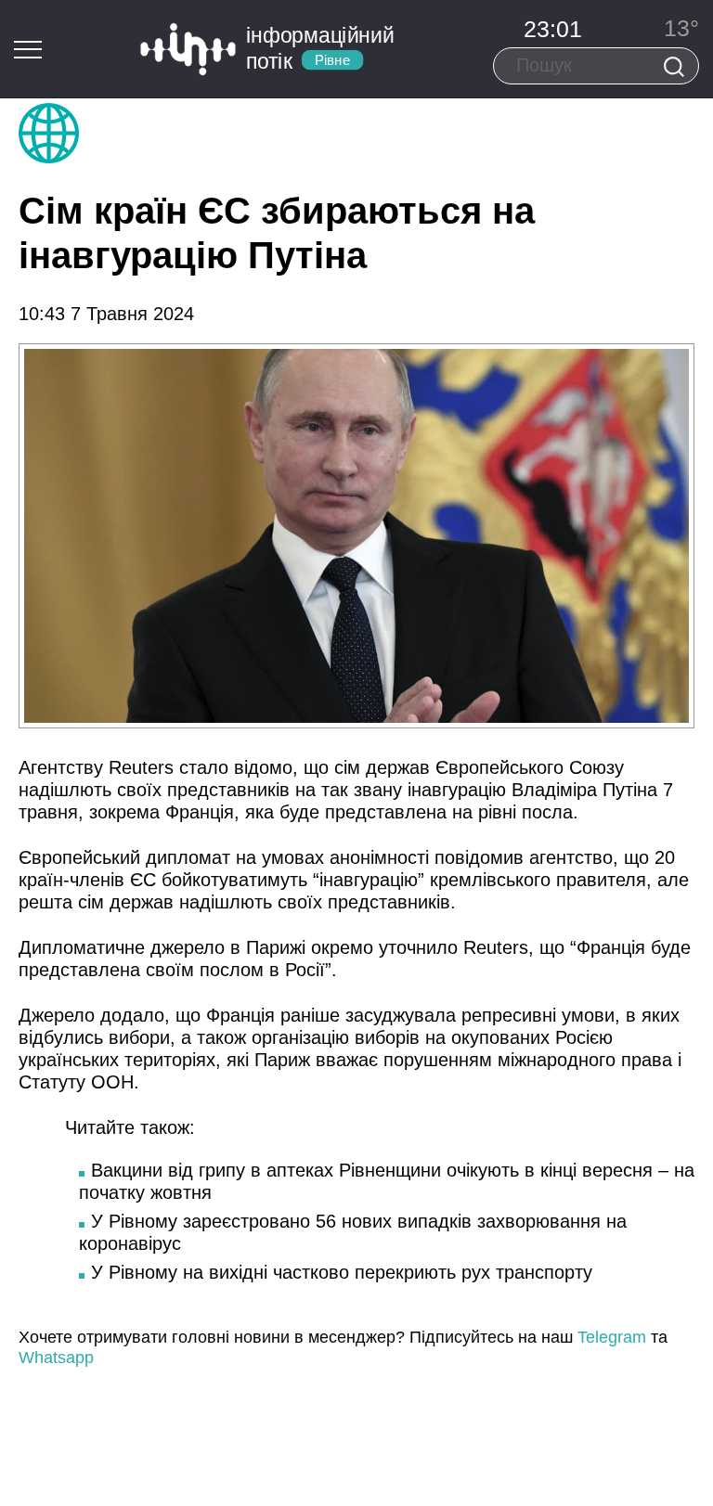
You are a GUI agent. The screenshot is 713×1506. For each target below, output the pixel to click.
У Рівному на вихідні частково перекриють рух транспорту (341, 1272)
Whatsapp (56, 1357)
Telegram (611, 1337)
